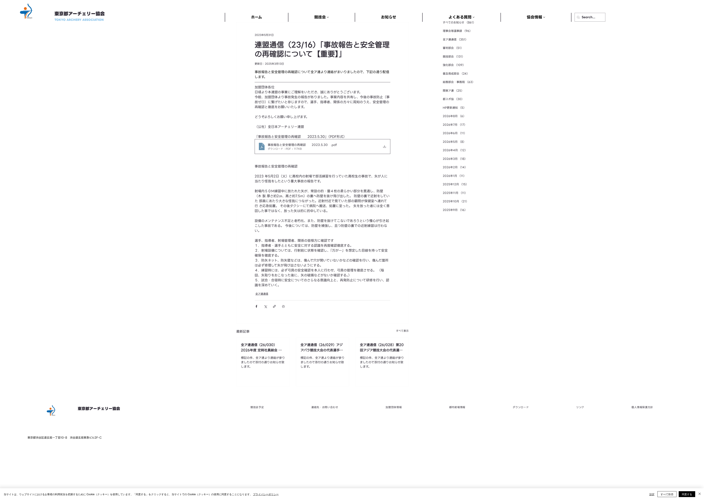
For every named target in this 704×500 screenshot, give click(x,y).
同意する (687, 494)
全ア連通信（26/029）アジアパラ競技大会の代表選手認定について (321, 347)
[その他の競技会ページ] (328, 17)
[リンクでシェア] (274, 306)
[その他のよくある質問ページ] (473, 17)
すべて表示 (402, 331)
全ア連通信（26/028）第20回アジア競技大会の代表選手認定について (382, 347)
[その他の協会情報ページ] (544, 17)
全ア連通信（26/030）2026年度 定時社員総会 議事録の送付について (261, 347)
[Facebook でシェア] (256, 306)
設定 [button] (651, 494)
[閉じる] (699, 494)
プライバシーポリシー (266, 494)
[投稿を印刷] (283, 306)
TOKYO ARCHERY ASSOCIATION (79, 20)
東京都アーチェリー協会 (79, 14)
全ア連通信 (261, 294)
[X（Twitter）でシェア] (265, 306)
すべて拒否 (667, 494)
